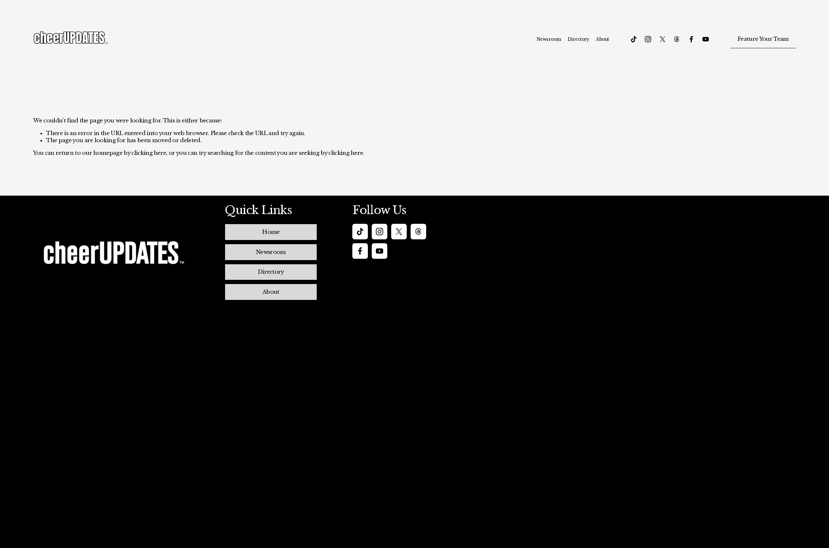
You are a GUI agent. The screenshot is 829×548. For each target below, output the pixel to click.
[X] (662, 39)
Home (270, 232)
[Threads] (677, 39)
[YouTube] (706, 39)
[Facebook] (691, 39)
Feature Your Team (763, 39)
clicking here (148, 153)
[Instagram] (648, 39)
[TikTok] (634, 39)
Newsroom (549, 39)
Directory (578, 39)
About (602, 39)
